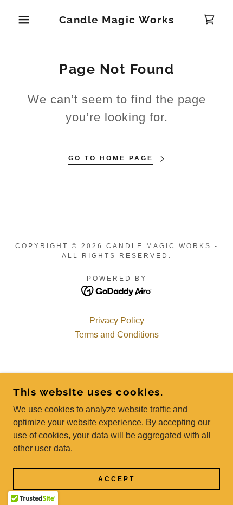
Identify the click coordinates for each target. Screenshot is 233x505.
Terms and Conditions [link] (117, 334)
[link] (116, 20)
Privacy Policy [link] (116, 320)
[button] (17, 19)
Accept (116, 479)
